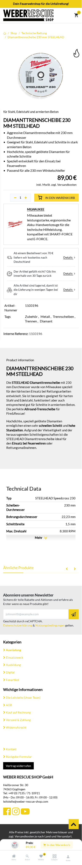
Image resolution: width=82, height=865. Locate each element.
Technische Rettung (34, 33)
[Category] (54, 856)
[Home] (14, 856)
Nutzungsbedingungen (50, 625)
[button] (76, 50)
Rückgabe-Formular (19, 756)
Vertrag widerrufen (18, 766)
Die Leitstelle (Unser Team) (23, 697)
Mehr (39, 537)
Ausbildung (13, 665)
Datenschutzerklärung (17, 625)
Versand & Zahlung (18, 720)
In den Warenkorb (58, 845)
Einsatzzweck (14, 657)
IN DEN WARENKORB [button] (60, 198)
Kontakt (11, 749)
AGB (9, 705)
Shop (13, 33)
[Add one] (26, 198)
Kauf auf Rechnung (18, 712)
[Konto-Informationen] (68, 856)
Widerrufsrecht (16, 727)
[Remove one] (15, 198)
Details (68, 257)
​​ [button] (74, 824)
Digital (10, 672)
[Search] (27, 856)
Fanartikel (12, 680)
